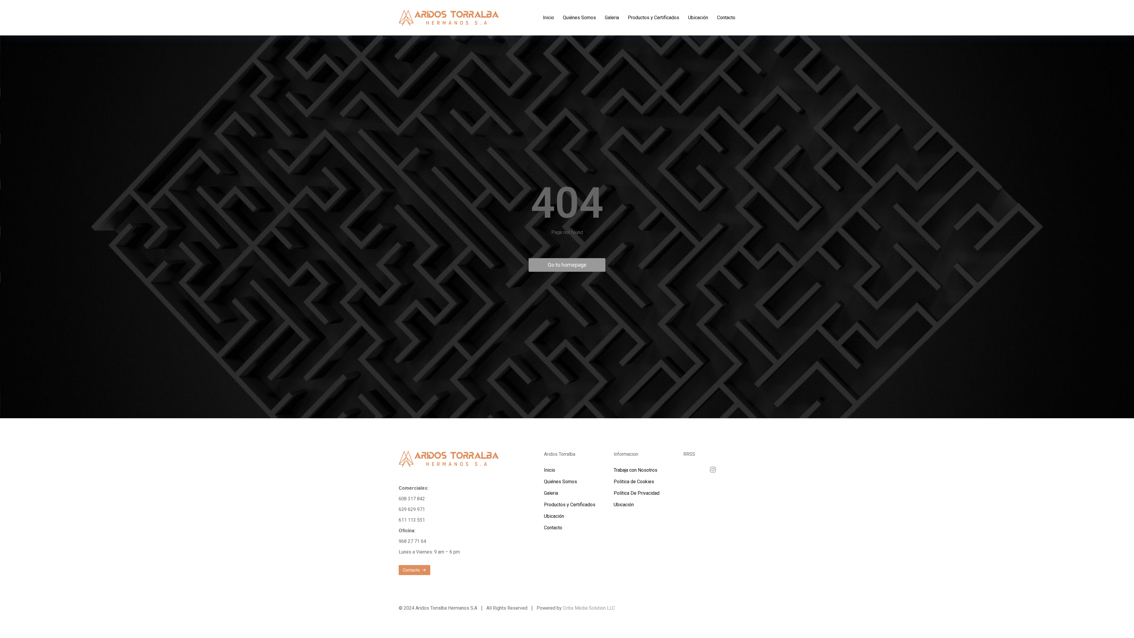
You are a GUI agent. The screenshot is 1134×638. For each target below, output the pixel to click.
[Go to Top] (1125, 629)
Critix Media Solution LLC (589, 608)
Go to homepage (567, 265)
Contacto (411, 570)
